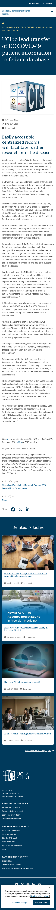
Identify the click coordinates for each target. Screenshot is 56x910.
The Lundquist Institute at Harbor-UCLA (17, 868)
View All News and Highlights (38, 750)
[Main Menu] (52, 12)
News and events (8, 841)
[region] (27, 896)
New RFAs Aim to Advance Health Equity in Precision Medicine (26, 629)
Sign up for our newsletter (12, 845)
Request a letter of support (12, 811)
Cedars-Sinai (7, 861)
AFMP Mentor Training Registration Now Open (27, 734)
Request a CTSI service (11, 807)
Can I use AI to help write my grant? (22, 682)
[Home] (3, 23)
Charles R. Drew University (12, 864)
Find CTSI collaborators (11, 830)
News (4, 500)
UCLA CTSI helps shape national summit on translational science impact (25, 574)
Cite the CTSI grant (9, 838)
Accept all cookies (41, 902)
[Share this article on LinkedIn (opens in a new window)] (27, 509)
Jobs (4, 849)
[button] (34, 3)
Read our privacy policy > (40, 896)
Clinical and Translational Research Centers (21, 485)
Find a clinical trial (9, 834)
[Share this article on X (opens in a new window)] (20, 509)
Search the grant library (11, 815)
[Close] (50, 887)
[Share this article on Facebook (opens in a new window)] (13, 509)
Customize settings (20, 902)
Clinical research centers (11, 818)
